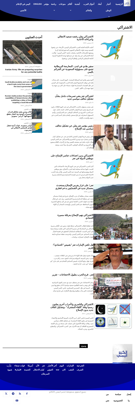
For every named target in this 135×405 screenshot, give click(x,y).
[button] (8, 3)
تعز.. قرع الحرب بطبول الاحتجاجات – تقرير (72, 275)
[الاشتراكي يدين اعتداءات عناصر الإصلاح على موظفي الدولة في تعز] (112, 167)
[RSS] (20, 394)
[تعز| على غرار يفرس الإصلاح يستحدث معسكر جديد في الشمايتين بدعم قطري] (112, 197)
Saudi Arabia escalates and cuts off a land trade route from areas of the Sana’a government (18, 84)
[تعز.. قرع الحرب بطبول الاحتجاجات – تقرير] (112, 286)
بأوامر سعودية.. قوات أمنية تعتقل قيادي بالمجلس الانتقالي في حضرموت (19, 128)
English (38, 66)
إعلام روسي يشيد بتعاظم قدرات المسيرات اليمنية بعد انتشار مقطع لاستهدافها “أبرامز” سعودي (19, 114)
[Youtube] (17, 400)
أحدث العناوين (28, 109)
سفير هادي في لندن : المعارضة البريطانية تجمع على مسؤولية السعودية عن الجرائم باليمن (73, 69)
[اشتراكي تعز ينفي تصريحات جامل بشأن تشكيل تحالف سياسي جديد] (112, 108)
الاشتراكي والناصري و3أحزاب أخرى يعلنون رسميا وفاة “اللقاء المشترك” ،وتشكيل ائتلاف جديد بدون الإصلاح (71, 307)
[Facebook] (27, 394)
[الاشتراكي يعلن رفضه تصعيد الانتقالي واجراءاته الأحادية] (112, 48)
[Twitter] (6, 394)
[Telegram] (13, 394)
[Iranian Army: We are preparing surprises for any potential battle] (22, 52)
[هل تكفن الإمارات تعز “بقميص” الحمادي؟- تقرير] (112, 256)
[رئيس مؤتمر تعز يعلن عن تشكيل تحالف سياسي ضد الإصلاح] (112, 137)
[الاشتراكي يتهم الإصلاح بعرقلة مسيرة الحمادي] (112, 227)
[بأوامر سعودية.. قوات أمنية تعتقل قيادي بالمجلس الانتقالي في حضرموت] (37, 127)
